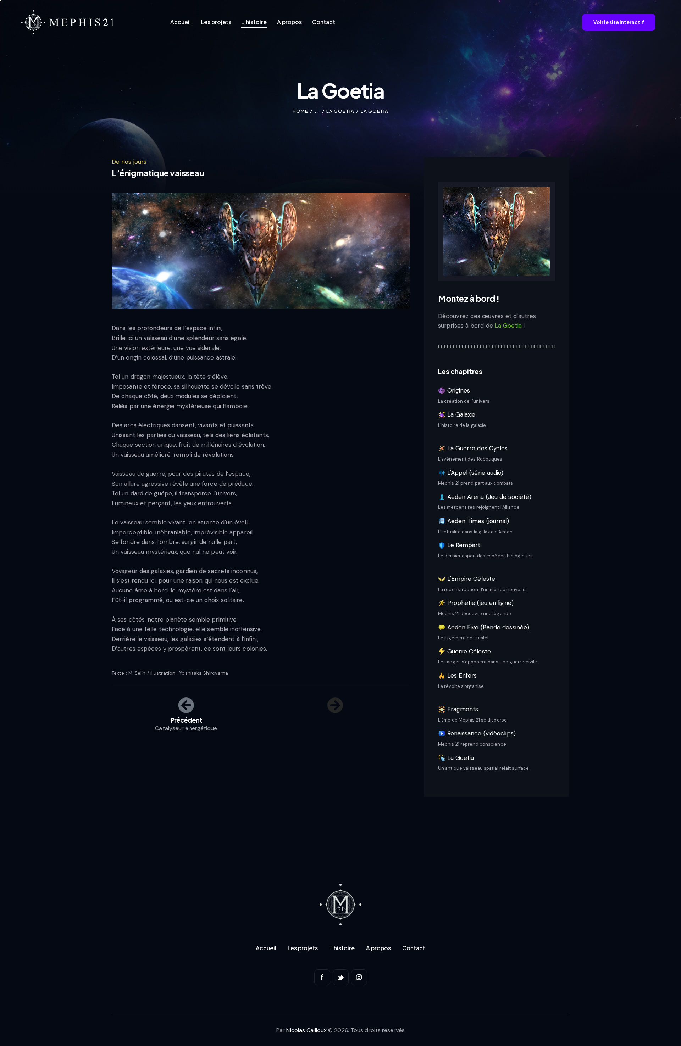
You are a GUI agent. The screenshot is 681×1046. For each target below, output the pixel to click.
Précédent (186, 720)
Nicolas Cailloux (306, 1030)
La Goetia (340, 111)
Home (300, 111)
